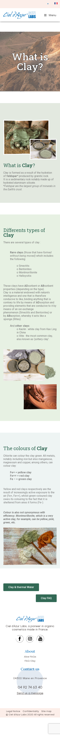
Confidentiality (31, 711)
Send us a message (30, 693)
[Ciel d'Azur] (19, 18)
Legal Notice (13, 711)
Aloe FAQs (30, 657)
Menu (52, 15)
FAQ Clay (30, 661)
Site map (46, 711)
